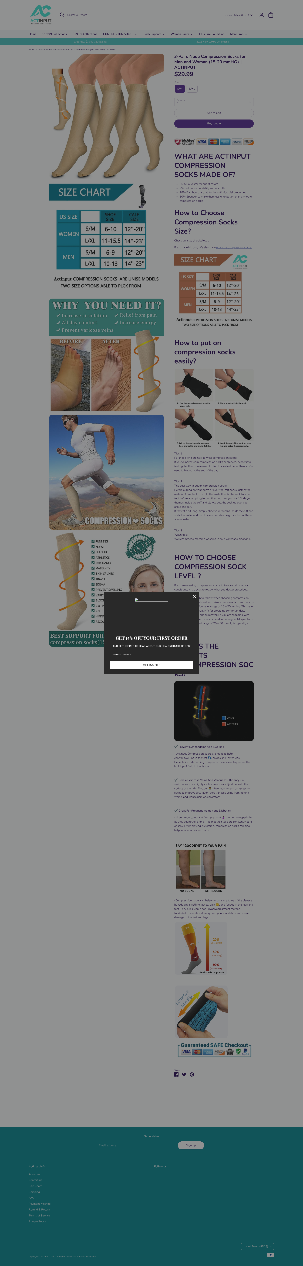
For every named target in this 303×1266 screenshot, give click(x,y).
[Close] (194, 596)
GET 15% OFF (151, 665)
